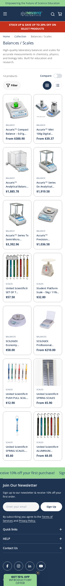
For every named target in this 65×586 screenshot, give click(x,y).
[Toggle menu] (5, 14)
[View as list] (57, 85)
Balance (10, 125)
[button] (20, 580)
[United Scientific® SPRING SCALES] (48, 373)
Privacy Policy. (27, 520)
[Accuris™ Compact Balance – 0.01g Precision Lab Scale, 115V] (17, 108)
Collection (20, 36)
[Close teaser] (38, 573)
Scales (9, 283)
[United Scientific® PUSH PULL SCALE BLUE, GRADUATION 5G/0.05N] (17, 373)
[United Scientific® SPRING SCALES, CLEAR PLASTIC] (17, 426)
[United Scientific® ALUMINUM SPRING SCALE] (48, 426)
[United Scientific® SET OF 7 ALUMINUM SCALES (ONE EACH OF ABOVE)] (17, 267)
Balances (11, 336)
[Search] (53, 13)
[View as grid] (47, 85)
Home (6, 36)
